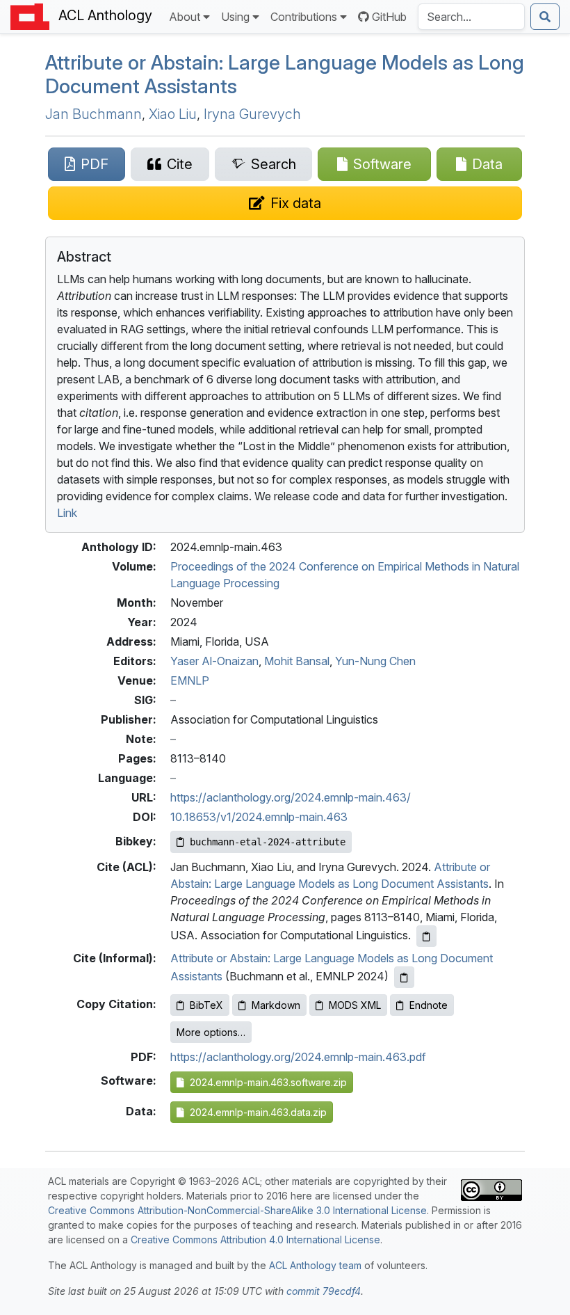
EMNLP (189, 680)
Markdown (276, 1005)
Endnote (428, 1005)
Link (67, 513)
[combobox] (471, 16)
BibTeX (206, 1005)
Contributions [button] (303, 17)
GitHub (389, 17)
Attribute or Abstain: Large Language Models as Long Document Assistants (284, 74)
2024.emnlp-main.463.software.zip (265, 1082)
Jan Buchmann (93, 114)
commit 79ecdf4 (323, 1291)
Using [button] (235, 17)
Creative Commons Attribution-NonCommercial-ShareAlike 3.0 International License (237, 1210)
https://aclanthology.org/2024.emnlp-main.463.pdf (298, 1057)
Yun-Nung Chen (375, 661)
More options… (211, 1032)
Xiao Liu (173, 114)
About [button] (184, 17)
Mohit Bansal (296, 661)
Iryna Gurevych (252, 114)
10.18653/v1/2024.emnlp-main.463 (259, 817)
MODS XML (355, 1005)
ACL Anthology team (315, 1265)
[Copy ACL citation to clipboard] (426, 936)
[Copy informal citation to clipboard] (404, 977)
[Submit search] (545, 16)
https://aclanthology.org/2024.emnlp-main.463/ (290, 797)
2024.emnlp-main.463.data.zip (255, 1112)
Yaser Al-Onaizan (214, 661)
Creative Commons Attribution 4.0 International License (255, 1239)
